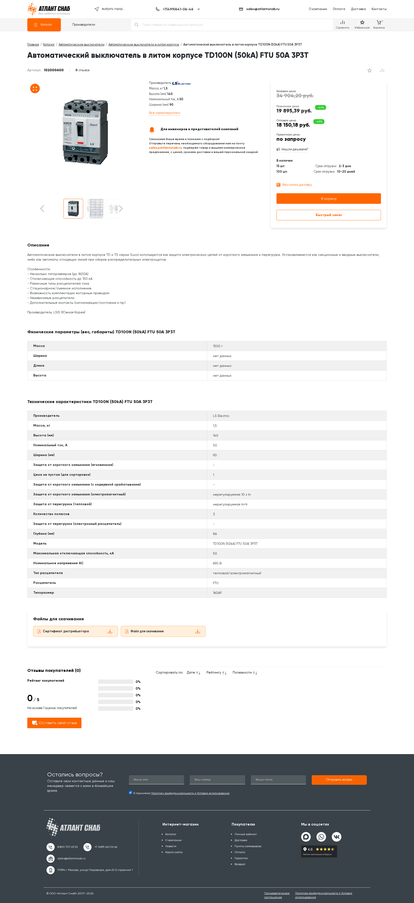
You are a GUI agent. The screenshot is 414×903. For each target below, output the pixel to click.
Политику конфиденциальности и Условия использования (190, 793)
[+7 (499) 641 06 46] (100, 847)
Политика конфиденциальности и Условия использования (323, 895)
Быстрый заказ (329, 215)
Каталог (46, 24)
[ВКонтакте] (336, 835)
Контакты (379, 9)
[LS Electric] (181, 83)
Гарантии (241, 858)
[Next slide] (120, 209)
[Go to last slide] (50, 209)
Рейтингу (214, 672)
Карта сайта (174, 852)
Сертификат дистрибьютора (66, 631)
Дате (191, 672)
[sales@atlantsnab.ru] (66, 859)
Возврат (240, 864)
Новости (170, 846)
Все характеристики (164, 113)
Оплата (339, 9)
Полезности (242, 672)
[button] (73, 208)
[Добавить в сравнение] (369, 70)
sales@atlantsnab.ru (262, 9)
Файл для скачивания (147, 631)
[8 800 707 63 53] (62, 847)
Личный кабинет (246, 834)
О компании (318, 9)
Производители (83, 24)
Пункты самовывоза (248, 846)
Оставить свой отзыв (58, 723)
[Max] (306, 837)
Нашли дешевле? (295, 149)
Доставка (358, 9)
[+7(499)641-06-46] (176, 9)
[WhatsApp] (321, 835)
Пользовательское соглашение (277, 895)
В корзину (329, 198)
